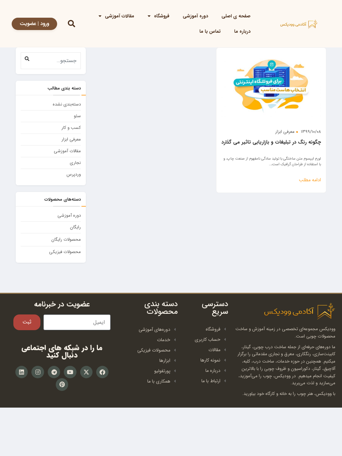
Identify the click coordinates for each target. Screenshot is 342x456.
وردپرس (73, 174)
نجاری (75, 162)
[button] (27, 58)
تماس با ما (210, 31)
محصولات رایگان (66, 239)
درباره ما (242, 31)
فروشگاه (161, 16)
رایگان (75, 227)
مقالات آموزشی (119, 16)
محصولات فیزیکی (65, 251)
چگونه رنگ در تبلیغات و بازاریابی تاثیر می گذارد (271, 142)
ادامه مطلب (310, 180)
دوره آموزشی (195, 16)
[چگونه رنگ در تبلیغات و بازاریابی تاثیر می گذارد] (271, 85)
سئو (77, 116)
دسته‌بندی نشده (67, 104)
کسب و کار (71, 127)
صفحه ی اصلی (235, 16)
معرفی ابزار (285, 131)
